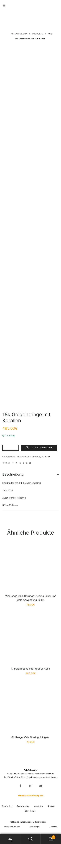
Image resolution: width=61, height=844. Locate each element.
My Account (10, 839)
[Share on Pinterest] (26, 463)
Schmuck (46, 456)
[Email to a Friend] (30, 463)
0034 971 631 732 (16, 777)
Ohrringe (36, 456)
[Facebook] (20, 786)
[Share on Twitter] (16, 463)
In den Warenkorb (42, 447)
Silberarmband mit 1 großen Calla (30, 668)
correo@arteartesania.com (45, 777)
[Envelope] (40, 786)
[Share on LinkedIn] (20, 463)
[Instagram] (30, 786)
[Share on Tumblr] (23, 463)
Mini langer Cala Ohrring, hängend (30, 737)
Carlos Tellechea (22, 456)
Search (30, 839)
